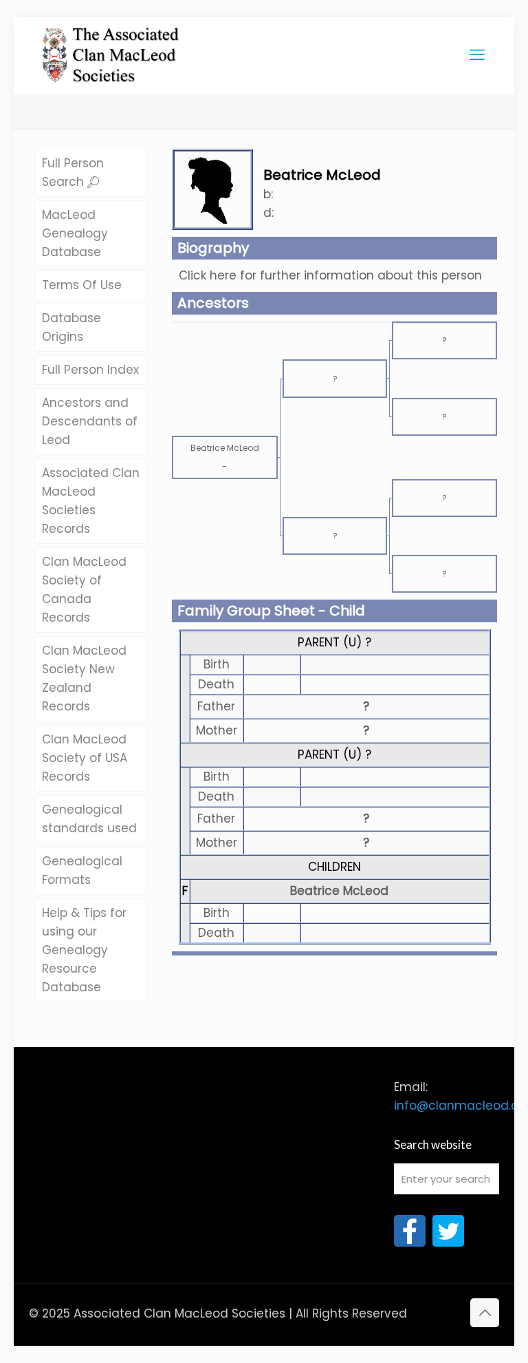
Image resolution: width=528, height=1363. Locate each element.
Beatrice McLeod (339, 891)
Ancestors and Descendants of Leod (90, 421)
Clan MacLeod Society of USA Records (84, 758)
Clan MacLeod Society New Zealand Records (84, 678)
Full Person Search (73, 172)
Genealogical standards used (89, 818)
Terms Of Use (82, 285)
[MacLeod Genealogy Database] (111, 48)
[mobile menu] (477, 55)
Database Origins (71, 327)
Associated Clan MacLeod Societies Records (91, 501)
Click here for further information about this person (330, 275)
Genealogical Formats (82, 870)
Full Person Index (90, 369)
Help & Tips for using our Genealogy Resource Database (84, 950)
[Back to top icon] (484, 1312)
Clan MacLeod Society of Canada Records (84, 589)
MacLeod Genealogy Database (75, 233)
